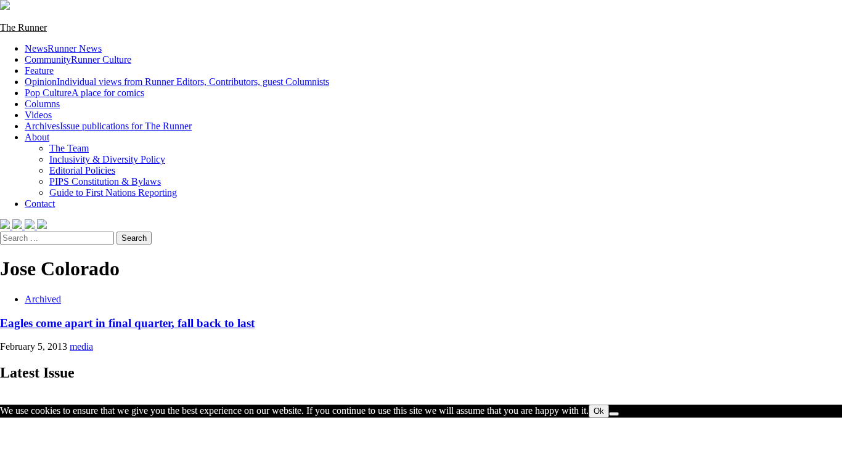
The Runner (23, 27)
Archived (43, 299)
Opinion (177, 81)
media (81, 346)
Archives (108, 126)
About (37, 137)
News (63, 48)
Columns (42, 104)
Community (78, 59)
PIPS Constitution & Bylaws (105, 181)
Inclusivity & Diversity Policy (107, 159)
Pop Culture (84, 92)
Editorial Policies (82, 170)
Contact (40, 203)
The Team (69, 148)
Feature (39, 70)
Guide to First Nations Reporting (113, 192)
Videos (38, 115)
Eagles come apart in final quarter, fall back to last (127, 323)
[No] (614, 414)
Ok (599, 411)
